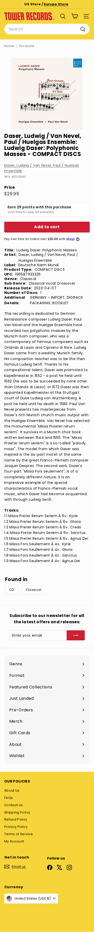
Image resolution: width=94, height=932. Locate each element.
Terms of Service (18, 834)
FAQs (8, 797)
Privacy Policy (16, 826)
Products (26, 46)
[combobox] (47, 29)
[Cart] (74, 16)
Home (9, 46)
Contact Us (13, 805)
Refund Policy (15, 819)
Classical (33, 590)
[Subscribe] (76, 635)
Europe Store (56, 4)
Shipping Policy (17, 812)
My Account (14, 841)
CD (11, 590)
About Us (12, 790)
